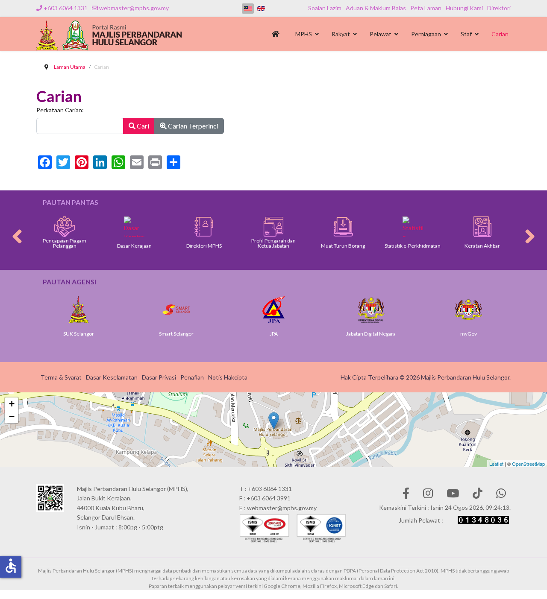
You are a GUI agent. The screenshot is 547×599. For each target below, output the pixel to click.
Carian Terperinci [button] (192, 126)
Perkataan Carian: (60, 110)
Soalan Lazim (324, 8)
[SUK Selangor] (78, 309)
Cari (142, 126)
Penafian (192, 377)
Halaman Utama (277, 36)
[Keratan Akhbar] (482, 226)
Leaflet (496, 463)
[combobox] (80, 126)
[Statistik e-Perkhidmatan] (412, 226)
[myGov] (468, 309)
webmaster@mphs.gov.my (134, 8)
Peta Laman (425, 8)
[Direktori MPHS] (204, 226)
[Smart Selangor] (176, 309)
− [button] (12, 416)
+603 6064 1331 (66, 8)
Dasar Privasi (159, 377)
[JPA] (273, 309)
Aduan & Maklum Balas (376, 8)
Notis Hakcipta (227, 377)
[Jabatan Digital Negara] (371, 309)
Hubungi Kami (464, 8)
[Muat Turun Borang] (343, 226)
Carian (500, 34)
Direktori (499, 8)
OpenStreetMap (528, 463)
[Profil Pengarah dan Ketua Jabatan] (273, 226)
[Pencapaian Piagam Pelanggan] (64, 226)
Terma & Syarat (61, 377)
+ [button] (12, 403)
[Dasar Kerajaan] (134, 226)
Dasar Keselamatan (112, 377)
